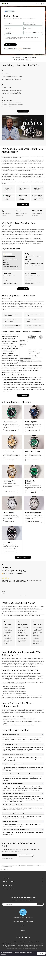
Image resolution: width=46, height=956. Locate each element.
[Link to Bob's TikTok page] (29, 937)
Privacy (23, 925)
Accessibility (23, 933)
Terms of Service (30, 865)
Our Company (7, 878)
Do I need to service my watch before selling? (13, 813)
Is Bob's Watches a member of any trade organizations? (16, 829)
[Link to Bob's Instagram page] (22, 937)
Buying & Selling (7, 885)
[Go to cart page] (41, 4)
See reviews (19, 573)
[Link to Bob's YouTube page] (26, 937)
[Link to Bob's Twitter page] (17, 937)
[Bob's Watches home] (5, 3)
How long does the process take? (11, 821)
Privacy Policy (23, 865)
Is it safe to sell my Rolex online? (10, 744)
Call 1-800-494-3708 (26, 855)
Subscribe (40, 904)
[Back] (1, 869)
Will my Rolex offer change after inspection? (13, 764)
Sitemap (23, 930)
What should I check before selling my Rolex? (13, 793)
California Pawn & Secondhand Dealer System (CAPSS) (9, 352)
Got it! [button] (41, 953)
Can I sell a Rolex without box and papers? (13, 754)
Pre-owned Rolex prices (9, 673)
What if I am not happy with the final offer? (13, 804)
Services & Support (8, 881)
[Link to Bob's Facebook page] (20, 937)
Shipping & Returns (8, 889)
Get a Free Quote (10, 44)
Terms (22, 927)
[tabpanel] (23, 585)
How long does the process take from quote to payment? (16, 773)
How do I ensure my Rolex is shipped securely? (14, 783)
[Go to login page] (39, 4)
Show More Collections (22, 557)
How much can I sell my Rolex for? (11, 734)
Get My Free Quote (8, 855)
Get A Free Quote (23, 204)
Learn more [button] (3, 954)
